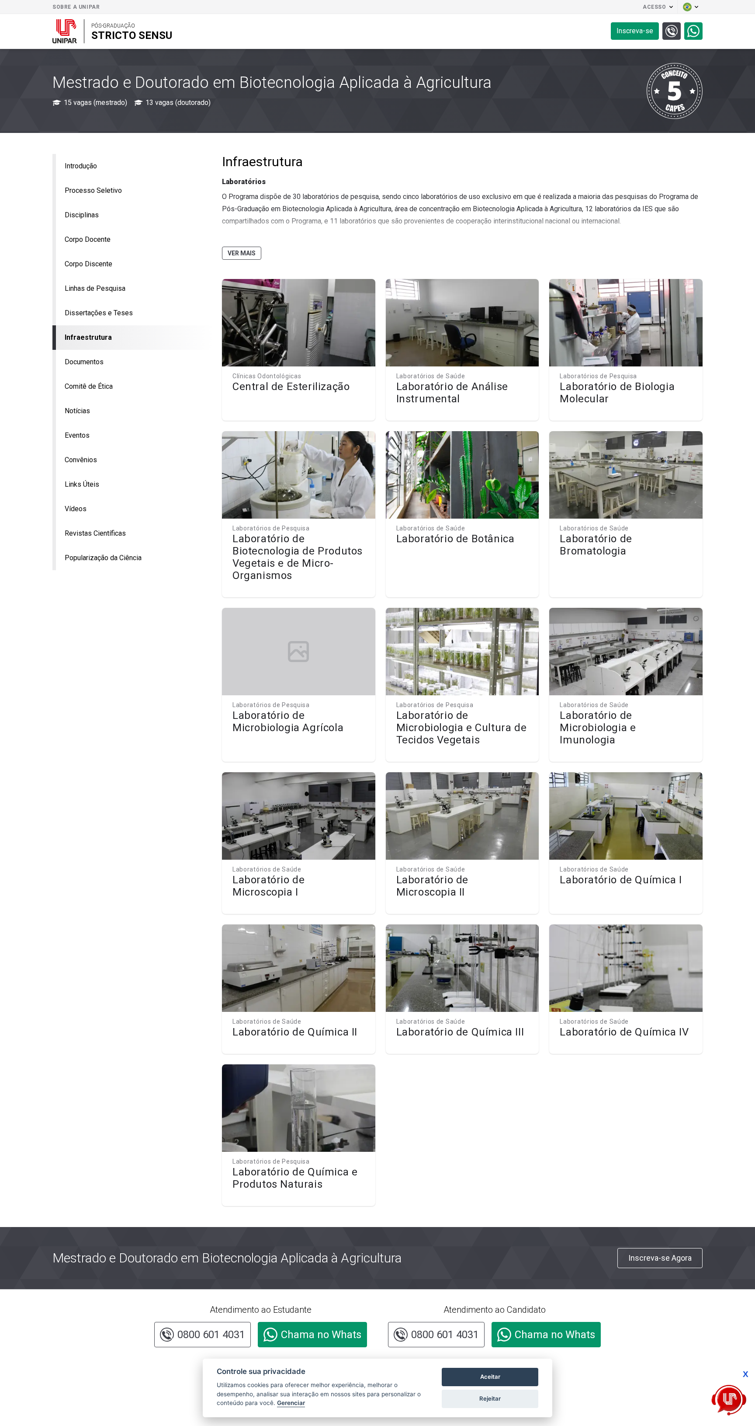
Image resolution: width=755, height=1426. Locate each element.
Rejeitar (490, 1398)
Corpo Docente (88, 239)
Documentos (84, 362)
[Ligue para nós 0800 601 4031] (671, 31)
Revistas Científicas (95, 533)
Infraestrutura (88, 337)
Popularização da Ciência (103, 558)
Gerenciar (291, 1402)
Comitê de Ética (89, 386)
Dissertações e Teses (99, 313)
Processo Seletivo (93, 190)
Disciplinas (82, 215)
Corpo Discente (88, 264)
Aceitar (490, 1376)
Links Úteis (82, 484)
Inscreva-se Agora (660, 1257)
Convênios (81, 460)
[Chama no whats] (693, 31)
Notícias (77, 411)
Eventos (77, 435)
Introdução (81, 166)
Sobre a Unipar (76, 7)
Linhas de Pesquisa (95, 288)
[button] (690, 7)
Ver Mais (242, 253)
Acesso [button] (654, 7)
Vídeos (76, 509)
